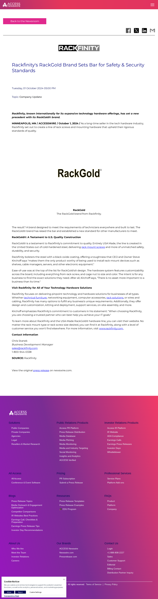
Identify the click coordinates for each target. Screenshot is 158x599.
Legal (14, 440)
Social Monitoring (67, 452)
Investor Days (114, 448)
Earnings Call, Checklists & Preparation (24, 520)
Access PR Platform (69, 428)
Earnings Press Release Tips (25, 526)
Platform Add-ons (115, 482)
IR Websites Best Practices (24, 515)
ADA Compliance (115, 436)
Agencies (15, 436)
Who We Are (17, 548)
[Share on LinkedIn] (144, 30)
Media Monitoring (67, 444)
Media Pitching (66, 440)
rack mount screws (93, 247)
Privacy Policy (111, 584)
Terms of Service (93, 584)
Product (111, 501)
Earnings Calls (114, 440)
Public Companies (20, 428)
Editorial (111, 564)
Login (110, 548)
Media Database (67, 436)
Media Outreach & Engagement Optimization (26, 506)
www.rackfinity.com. (111, 328)
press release (41, 370)
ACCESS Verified (67, 460)
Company (112, 509)
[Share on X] (136, 30)
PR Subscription (67, 478)
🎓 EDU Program (67, 509)
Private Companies (20, 432)
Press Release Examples (71, 505)
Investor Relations (20, 556)
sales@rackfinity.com (25, 348)
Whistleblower (114, 452)
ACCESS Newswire (68, 548)
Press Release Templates (71, 501)
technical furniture (35, 297)
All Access (16, 478)
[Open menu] (152, 4)
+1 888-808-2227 (115, 552)
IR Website (112, 432)
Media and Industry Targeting (73, 448)
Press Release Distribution (72, 432)
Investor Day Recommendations (27, 530)
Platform (111, 505)
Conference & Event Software (25, 482)
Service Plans (114, 478)
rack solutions (114, 297)
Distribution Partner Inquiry (120, 572)
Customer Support (116, 560)
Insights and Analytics (69, 456)
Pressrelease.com (68, 556)
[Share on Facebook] (128, 30)
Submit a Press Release (71, 482)
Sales (110, 556)
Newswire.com (66, 552)
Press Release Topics (21, 501)
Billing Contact (114, 568)
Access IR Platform (116, 428)
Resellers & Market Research (25, 444)
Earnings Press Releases (119, 444)
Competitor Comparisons (23, 511)
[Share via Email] (152, 30)
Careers (15, 560)
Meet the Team (18, 552)
